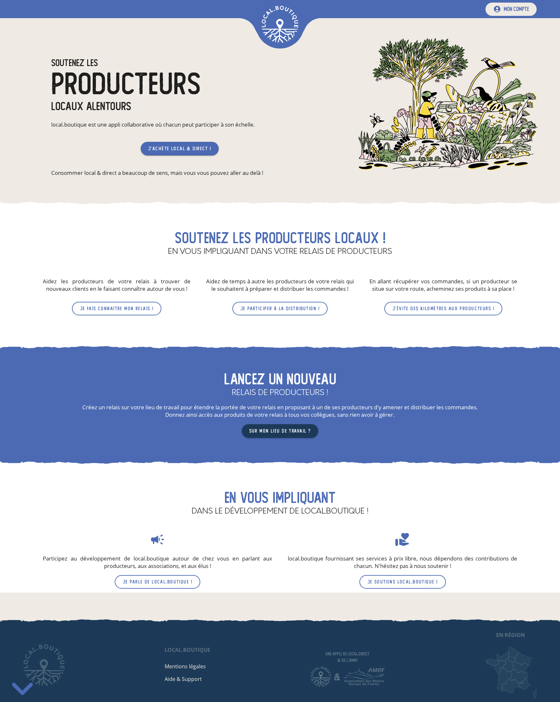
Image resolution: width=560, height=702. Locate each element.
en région (510, 635)
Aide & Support (183, 679)
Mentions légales (185, 666)
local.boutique (187, 649)
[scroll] (22, 686)
